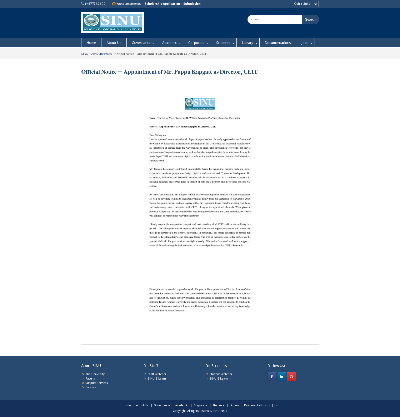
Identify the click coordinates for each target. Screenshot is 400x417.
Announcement (101, 54)
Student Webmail (221, 374)
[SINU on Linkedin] (281, 376)
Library (247, 42)
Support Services (96, 383)
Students (223, 42)
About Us (114, 42)
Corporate (196, 42)
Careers (90, 387)
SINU (84, 54)
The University (95, 374)
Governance (141, 42)
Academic (169, 42)
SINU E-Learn (157, 378)
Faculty (90, 378)
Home (91, 42)
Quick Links (302, 4)
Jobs (304, 42)
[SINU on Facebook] (272, 376)
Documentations (278, 42)
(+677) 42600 (95, 4)
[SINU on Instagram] (291, 376)
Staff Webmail (157, 374)
